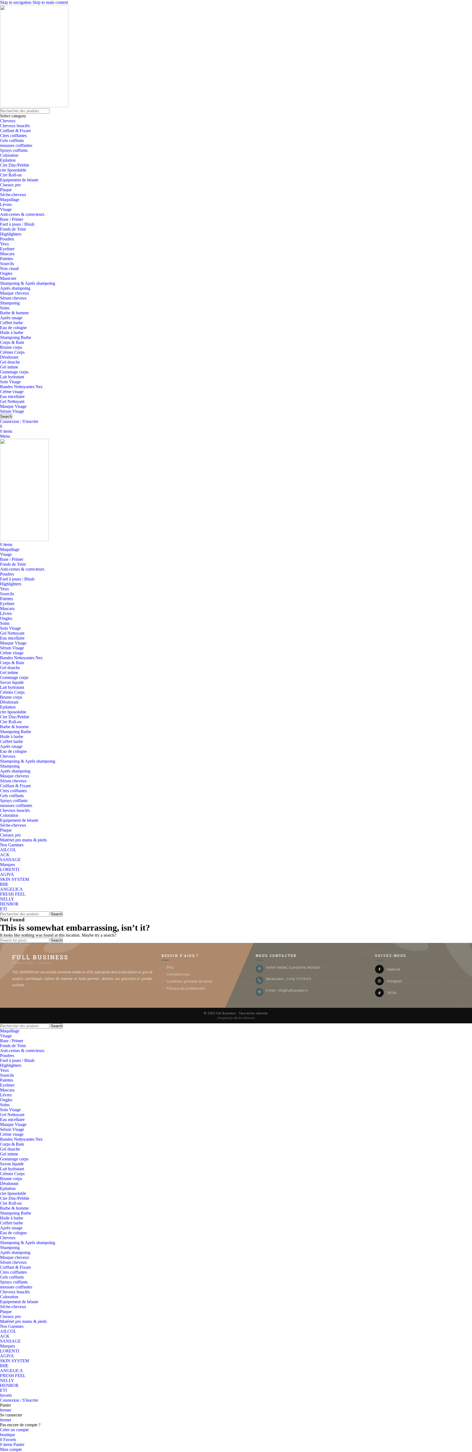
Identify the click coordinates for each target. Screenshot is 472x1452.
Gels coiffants (12, 140)
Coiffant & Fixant (15, 130)
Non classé (9, 268)
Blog (170, 967)
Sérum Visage (12, 411)
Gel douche (10, 362)
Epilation (8, 160)
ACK (5, 854)
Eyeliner (7, 248)
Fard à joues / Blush (17, 224)
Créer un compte (14, 1429)
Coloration (9, 155)
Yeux (4, 244)
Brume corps (11, 347)
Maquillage (9, 199)
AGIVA (7, 874)
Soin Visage (10, 381)
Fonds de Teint (13, 229)
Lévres (6, 204)
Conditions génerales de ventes (190, 981)
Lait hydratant (12, 376)
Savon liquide (12, 682)
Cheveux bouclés (15, 125)
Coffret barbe (11, 322)
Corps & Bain (12, 342)
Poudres (7, 239)
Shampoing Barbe (15, 337)
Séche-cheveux (13, 194)
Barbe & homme (14, 312)
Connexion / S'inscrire (19, 1400)
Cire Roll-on (11, 175)
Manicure (8, 278)
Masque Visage (13, 406)
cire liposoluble (13, 170)
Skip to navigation (16, 2)
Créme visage (11, 391)
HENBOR (9, 904)
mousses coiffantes (16, 145)
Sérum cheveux (13, 298)
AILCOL (8, 849)
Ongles (6, 273)
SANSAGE (10, 859)
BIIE (4, 884)
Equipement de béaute (19, 180)
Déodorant (9, 357)
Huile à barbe (11, 332)
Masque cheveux (14, 293)
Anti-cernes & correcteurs (22, 214)
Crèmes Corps (12, 352)
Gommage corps (14, 372)
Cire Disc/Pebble (14, 165)
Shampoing (10, 303)
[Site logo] (34, 105)
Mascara (7, 253)
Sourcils (7, 263)
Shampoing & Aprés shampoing (27, 283)
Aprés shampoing (15, 288)
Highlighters (10, 234)
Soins (5, 308)
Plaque (6, 189)
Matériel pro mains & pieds (23, 840)
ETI (3, 909)
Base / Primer (11, 219)
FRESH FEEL (13, 894)
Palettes (6, 258)
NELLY (7, 899)
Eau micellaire (12, 396)
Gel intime (9, 367)
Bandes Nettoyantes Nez (21, 386)
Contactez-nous (178, 974)
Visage (6, 209)
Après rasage (11, 317)
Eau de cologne (13, 327)
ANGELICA (11, 889)
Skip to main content (50, 2)
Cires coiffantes (13, 135)
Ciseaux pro (10, 184)
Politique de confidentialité (186, 988)
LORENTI (9, 869)
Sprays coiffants (14, 150)
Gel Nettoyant (12, 401)
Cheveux (8, 120)
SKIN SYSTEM (14, 879)
